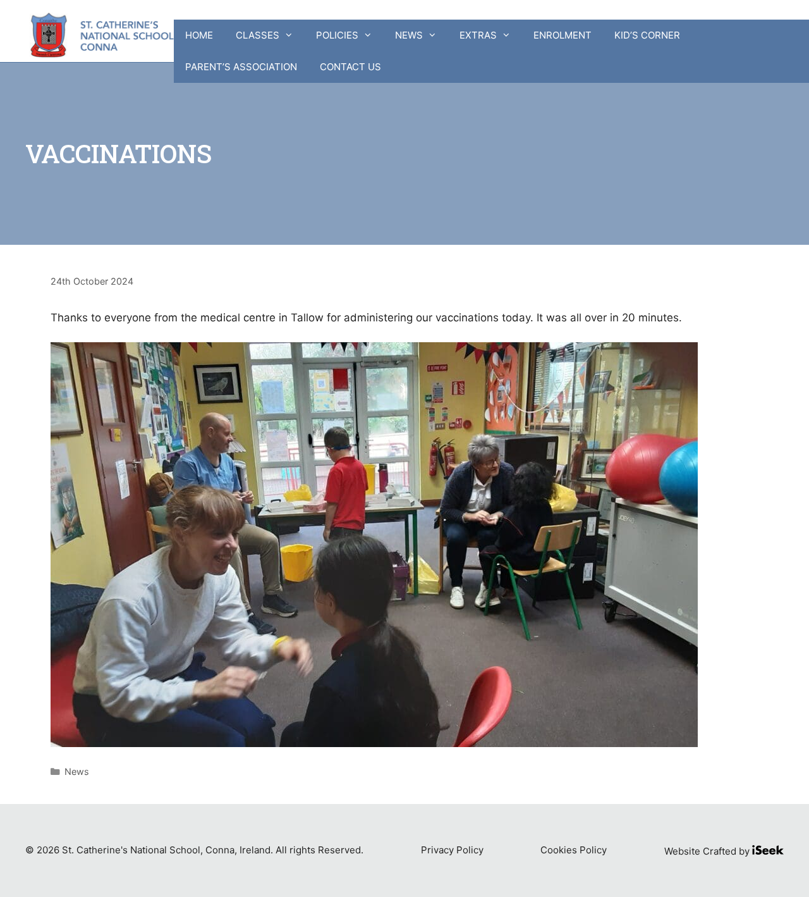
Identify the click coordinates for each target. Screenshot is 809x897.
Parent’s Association (241, 67)
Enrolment (562, 35)
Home (199, 35)
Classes (257, 35)
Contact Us (350, 67)
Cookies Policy (573, 850)
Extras (478, 35)
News (409, 35)
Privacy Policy (452, 850)
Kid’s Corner (647, 35)
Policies (337, 35)
